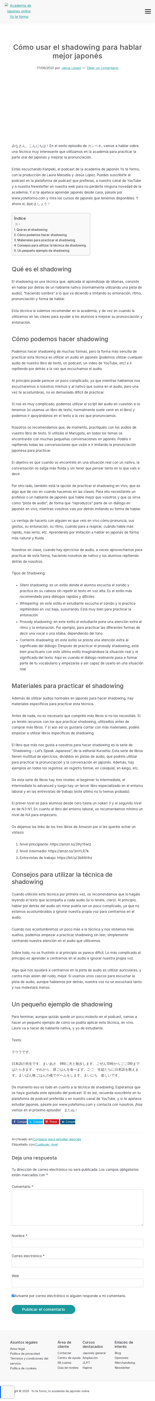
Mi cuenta (64, 1363)
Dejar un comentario (102, 68)
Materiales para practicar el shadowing (46, 240)
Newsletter (122, 1368)
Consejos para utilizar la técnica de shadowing (51, 245)
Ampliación (90, 1358)
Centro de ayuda (69, 1358)
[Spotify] (148, 1391)
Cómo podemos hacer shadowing (42, 235)
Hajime (87, 1368)
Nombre (19, 1236)
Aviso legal (17, 1349)
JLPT (86, 1363)
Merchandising (125, 1363)
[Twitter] (124, 1391)
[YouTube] (140, 1391)
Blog (118, 1353)
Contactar (64, 1353)
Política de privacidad (25, 1353)
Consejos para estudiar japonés (57, 1139)
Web (15, 1276)
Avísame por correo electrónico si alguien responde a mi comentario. (70, 1296)
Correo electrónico (28, 1256)
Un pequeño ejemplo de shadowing (43, 251)
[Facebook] (116, 1391)
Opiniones (121, 1358)
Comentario (22, 1187)
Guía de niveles (68, 1368)
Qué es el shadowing (32, 230)
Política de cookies (23, 1368)
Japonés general (94, 1353)
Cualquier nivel (46, 1144)
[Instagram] (132, 1391)
